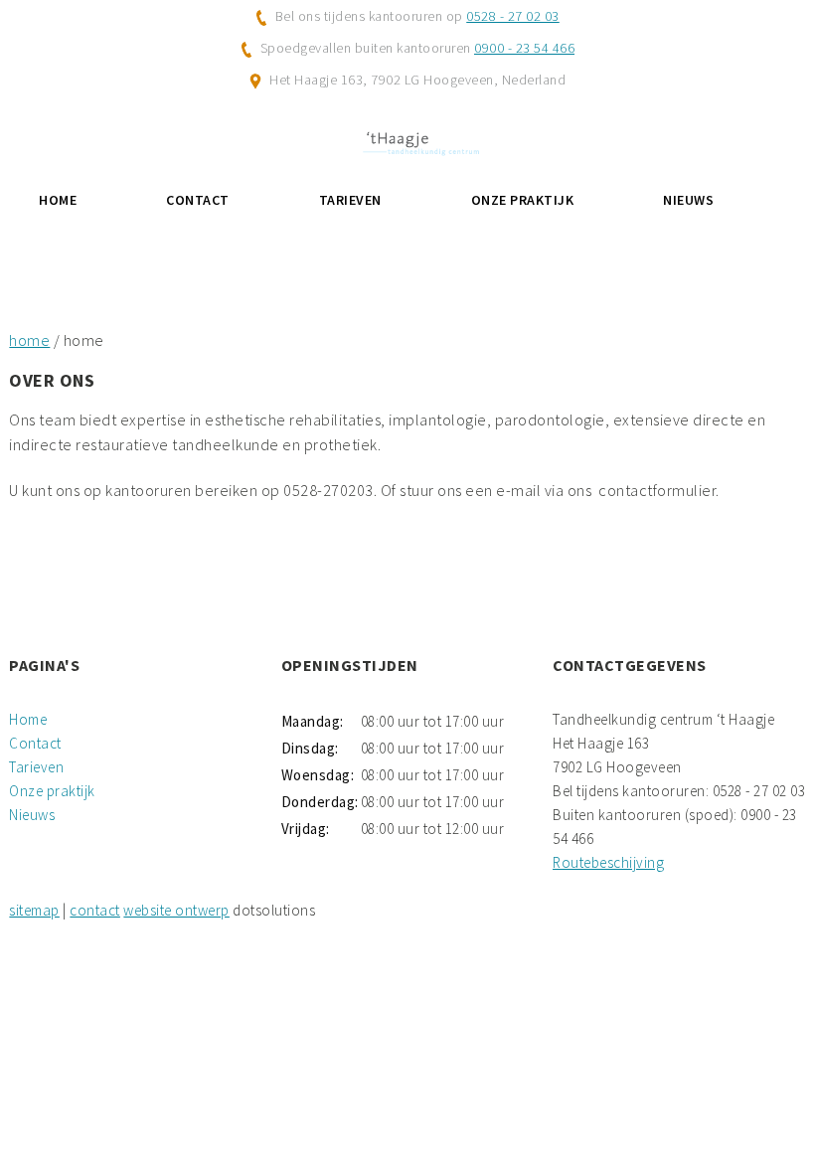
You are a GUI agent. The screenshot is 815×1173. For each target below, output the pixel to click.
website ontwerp (176, 910)
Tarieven (350, 200)
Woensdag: (318, 774)
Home (58, 200)
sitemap (34, 910)
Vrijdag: (305, 828)
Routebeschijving (608, 862)
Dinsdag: (310, 748)
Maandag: (312, 721)
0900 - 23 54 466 (524, 48)
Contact (198, 200)
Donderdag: (319, 801)
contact (95, 910)
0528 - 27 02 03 (513, 16)
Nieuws (688, 200)
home (29, 340)
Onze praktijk (522, 200)
